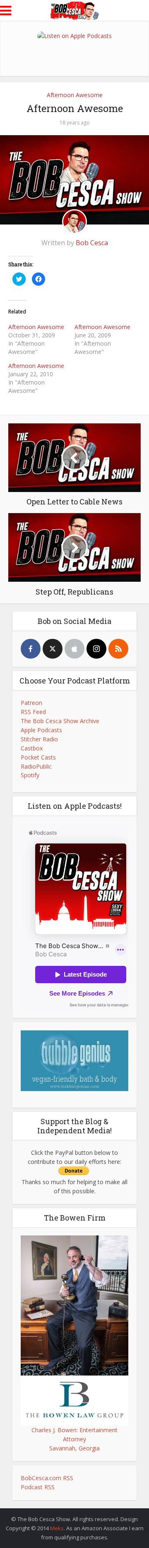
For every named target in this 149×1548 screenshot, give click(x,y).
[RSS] (118, 649)
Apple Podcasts (41, 730)
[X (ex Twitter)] (52, 649)
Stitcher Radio (39, 739)
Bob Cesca (92, 242)
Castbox (32, 748)
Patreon (31, 703)
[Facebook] (31, 649)
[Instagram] (96, 649)
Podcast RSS (38, 1487)
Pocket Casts (38, 757)
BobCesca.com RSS (47, 1478)
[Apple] (74, 649)
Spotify (30, 775)
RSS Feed (33, 712)
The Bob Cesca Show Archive (60, 721)
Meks (57, 1528)
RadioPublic (36, 766)
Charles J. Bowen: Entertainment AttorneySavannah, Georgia (74, 1439)
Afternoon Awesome (75, 95)
